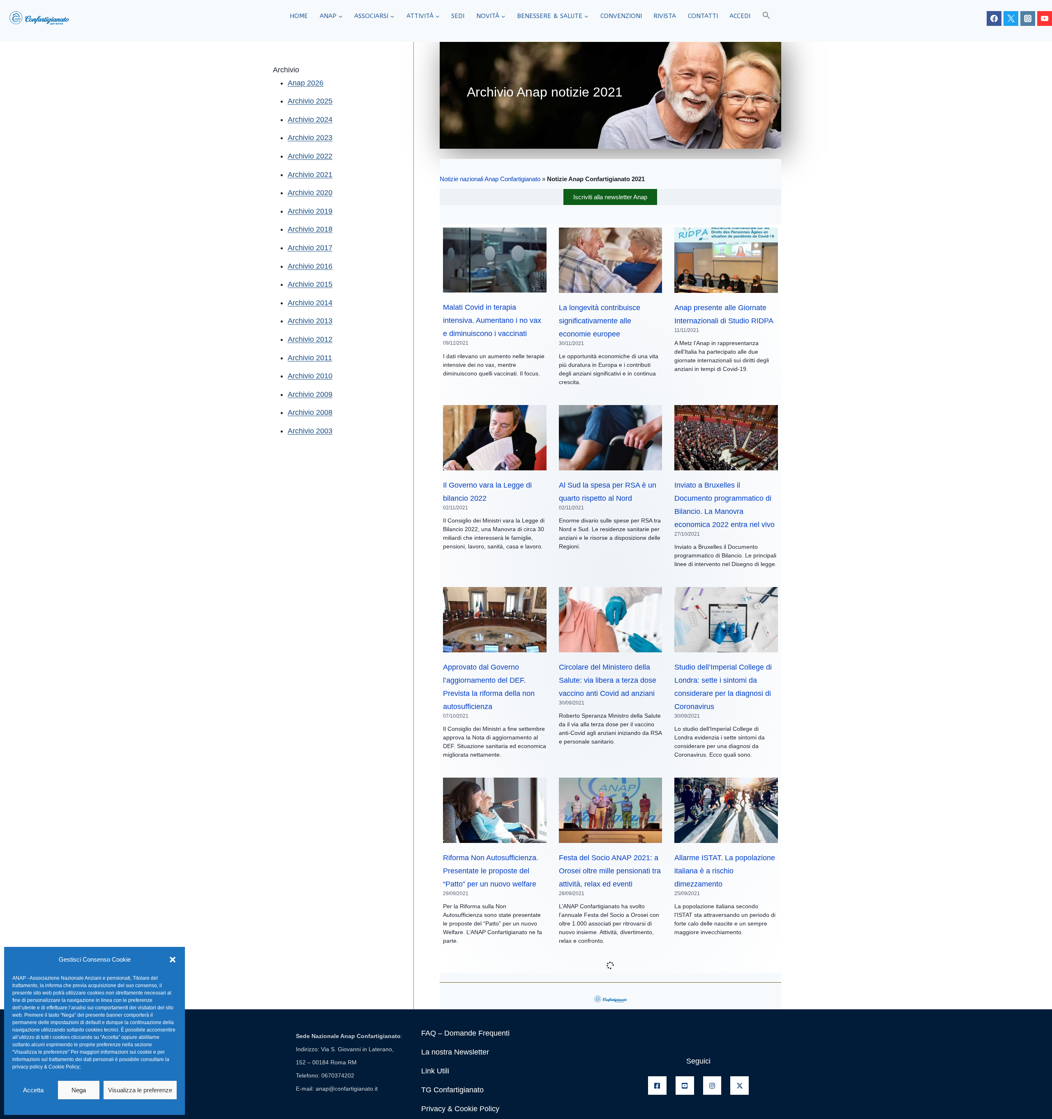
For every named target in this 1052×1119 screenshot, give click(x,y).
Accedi (739, 16)
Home (299, 16)
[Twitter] (1011, 18)
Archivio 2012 (310, 339)
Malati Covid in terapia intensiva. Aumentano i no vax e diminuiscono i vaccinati (492, 320)
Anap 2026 (305, 83)
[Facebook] (994, 18)
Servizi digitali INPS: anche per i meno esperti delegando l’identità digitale (609, 1057)
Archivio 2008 (310, 412)
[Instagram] (1027, 18)
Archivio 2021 (310, 174)
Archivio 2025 (310, 101)
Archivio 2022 (310, 156)
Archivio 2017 (310, 248)
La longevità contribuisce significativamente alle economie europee (599, 321)
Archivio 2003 (310, 431)
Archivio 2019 (310, 211)
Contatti (703, 16)
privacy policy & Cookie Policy (45, 1067)
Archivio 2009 (310, 394)
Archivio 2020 (310, 193)
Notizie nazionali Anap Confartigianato (490, 178)
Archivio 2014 (310, 303)
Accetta (33, 1090)
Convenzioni (621, 16)
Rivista (664, 16)
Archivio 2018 (310, 229)
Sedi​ (457, 16)
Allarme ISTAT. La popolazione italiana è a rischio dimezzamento (724, 871)
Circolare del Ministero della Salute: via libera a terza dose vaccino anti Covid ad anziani (607, 680)
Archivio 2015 (310, 284)
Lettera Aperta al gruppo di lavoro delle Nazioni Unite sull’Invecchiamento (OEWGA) (724, 1057)
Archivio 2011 (310, 358)
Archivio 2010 (310, 376)
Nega (79, 1090)
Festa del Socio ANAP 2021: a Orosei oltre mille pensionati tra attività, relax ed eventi (610, 871)
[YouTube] (1044, 18)
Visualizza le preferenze (140, 1090)
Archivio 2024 (310, 119)
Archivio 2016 (310, 266)
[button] (172, 960)
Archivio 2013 (310, 321)
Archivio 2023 (310, 138)
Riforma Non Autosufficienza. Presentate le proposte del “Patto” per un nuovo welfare (490, 871)
